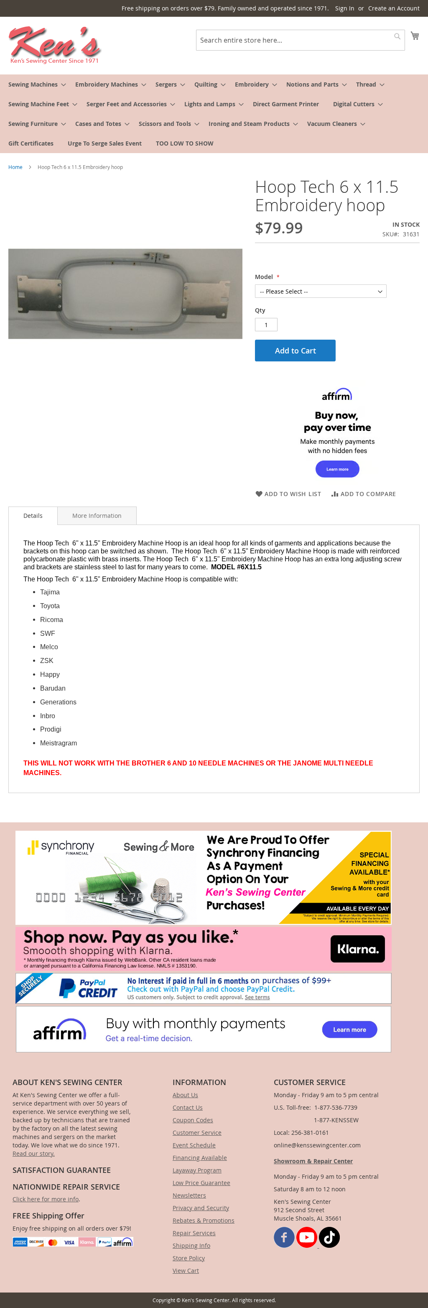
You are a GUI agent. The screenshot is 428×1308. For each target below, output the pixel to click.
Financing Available (200, 1158)
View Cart (186, 1271)
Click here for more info (46, 1199)
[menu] (214, 113)
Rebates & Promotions (203, 1220)
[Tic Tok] (329, 1245)
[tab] (33, 516)
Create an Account (394, 8)
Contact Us (188, 1107)
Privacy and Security (201, 1208)
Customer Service (197, 1133)
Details (33, 516)
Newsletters (189, 1195)
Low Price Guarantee (201, 1183)
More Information (97, 516)
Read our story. (34, 1153)
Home (15, 167)
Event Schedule (194, 1145)
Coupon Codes (193, 1120)
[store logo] (55, 45)
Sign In (344, 8)
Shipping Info (191, 1245)
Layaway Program (197, 1170)
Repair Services (194, 1233)
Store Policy (189, 1258)
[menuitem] (34, 84)
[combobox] (300, 40)
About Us (185, 1095)
